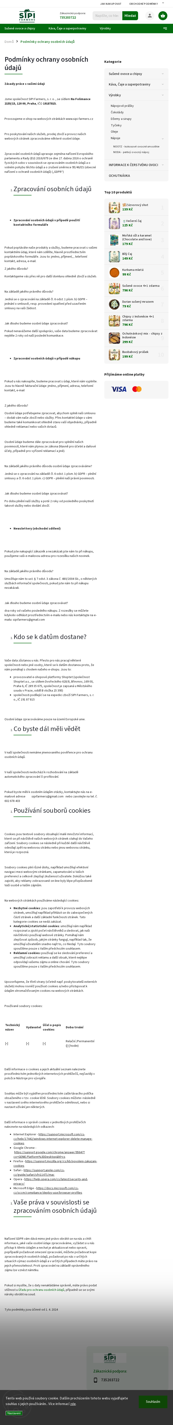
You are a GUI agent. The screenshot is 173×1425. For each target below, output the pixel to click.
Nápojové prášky (122, 106)
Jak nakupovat (111, 4)
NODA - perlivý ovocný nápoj (131, 152)
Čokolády (117, 112)
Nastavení (14, 1413)
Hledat (130, 16)
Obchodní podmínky (143, 4)
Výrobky (115, 95)
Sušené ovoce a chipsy (125, 73)
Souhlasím (153, 1401)
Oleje (114, 131)
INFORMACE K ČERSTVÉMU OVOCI (133, 164)
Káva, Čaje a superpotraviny (129, 84)
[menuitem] (23, 28)
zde (73, 1404)
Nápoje (116, 138)
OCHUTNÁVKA (119, 175)
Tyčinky (116, 125)
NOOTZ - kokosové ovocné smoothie (136, 146)
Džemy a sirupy (121, 119)
